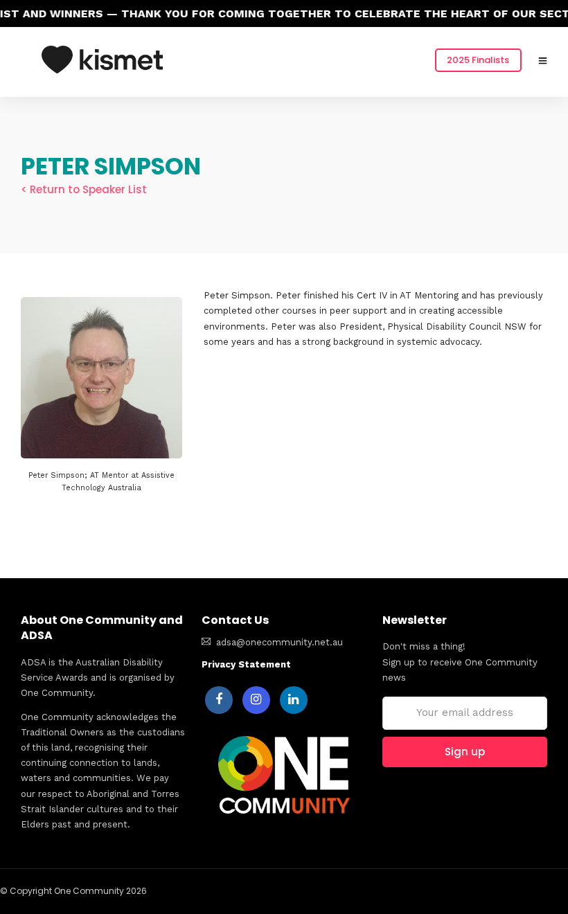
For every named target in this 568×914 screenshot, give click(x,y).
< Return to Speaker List (84, 189)
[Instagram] (256, 700)
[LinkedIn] (294, 700)
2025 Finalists (478, 59)
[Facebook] (219, 700)
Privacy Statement (246, 664)
